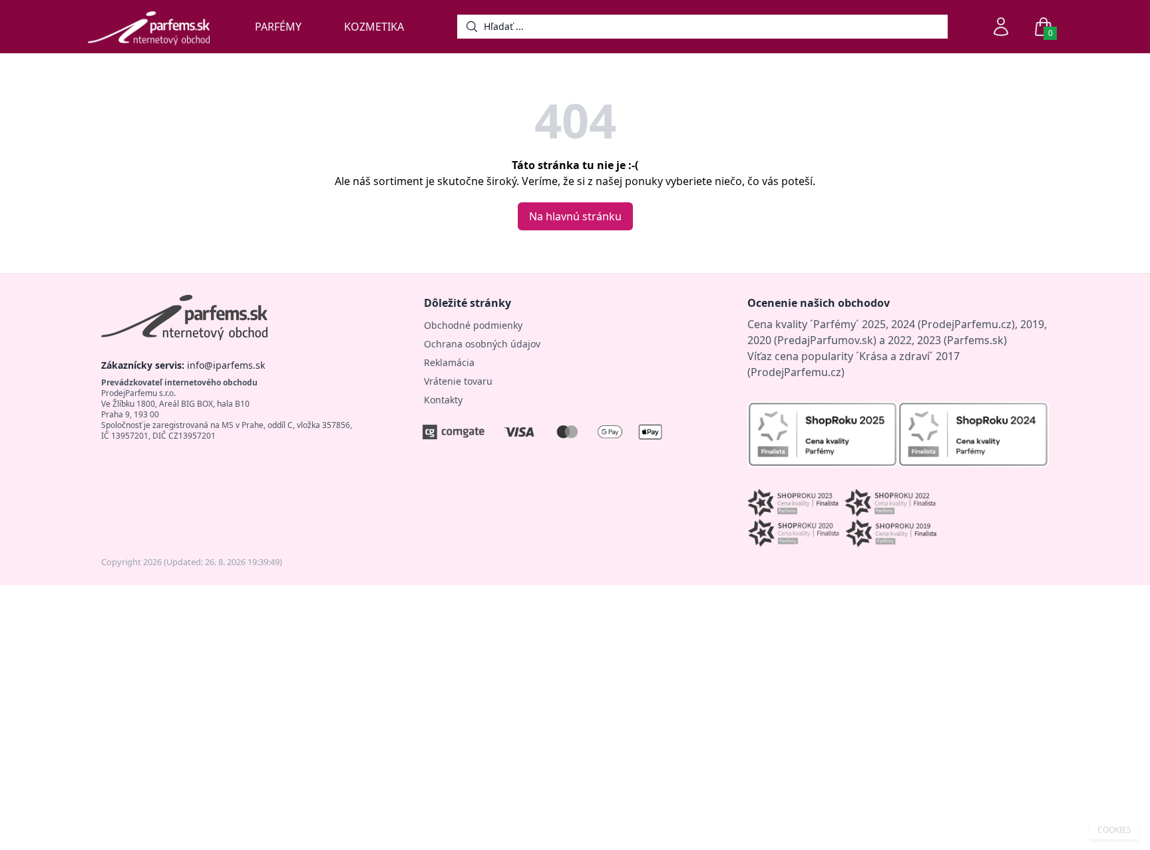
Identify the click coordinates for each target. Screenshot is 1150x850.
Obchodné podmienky (473, 325)
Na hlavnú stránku (575, 216)
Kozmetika (374, 26)
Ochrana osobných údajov (482, 343)
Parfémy (278, 26)
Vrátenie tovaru (458, 381)
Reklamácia (449, 362)
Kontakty (443, 399)
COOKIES (1114, 830)
